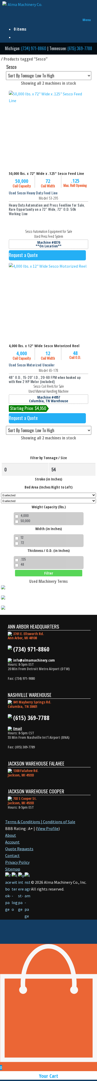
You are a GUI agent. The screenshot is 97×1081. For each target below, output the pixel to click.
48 (22, 564)
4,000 (25, 515)
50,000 (25, 520)
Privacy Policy (17, 862)
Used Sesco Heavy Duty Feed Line (33, 192)
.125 (23, 559)
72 (22, 542)
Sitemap (12, 869)
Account (12, 842)
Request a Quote (23, 254)
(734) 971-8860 (33, 48)
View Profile (47, 828)
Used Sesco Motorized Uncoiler (32, 364)
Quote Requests (19, 848)
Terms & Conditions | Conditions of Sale (40, 821)
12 (22, 537)
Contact (12, 855)
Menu (87, 19)
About (10, 835)
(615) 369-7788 (80, 48)
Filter (48, 573)
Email (17, 728)
